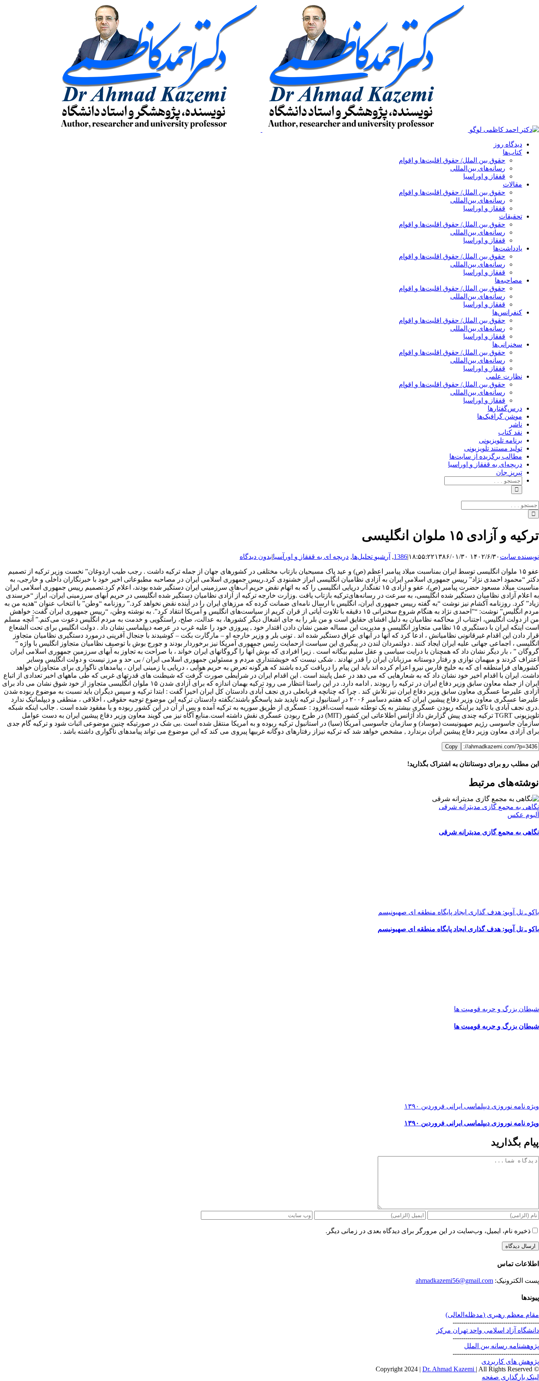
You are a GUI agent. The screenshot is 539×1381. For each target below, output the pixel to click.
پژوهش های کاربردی (510, 1361)
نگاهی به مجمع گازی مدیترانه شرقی (489, 806)
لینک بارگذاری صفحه (510, 1377)
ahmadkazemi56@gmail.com (454, 1280)
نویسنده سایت (519, 556)
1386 (400, 556)
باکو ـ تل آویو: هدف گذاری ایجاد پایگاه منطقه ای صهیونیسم (458, 912)
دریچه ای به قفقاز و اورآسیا (311, 556)
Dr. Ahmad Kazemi (449, 1369)
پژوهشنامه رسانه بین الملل (501, 1345)
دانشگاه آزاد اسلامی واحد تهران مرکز (487, 1330)
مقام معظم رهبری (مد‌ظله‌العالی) (492, 1314)
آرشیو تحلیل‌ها (371, 556)
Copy (451, 746)
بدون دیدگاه (256, 556)
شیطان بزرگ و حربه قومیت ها (496, 1008)
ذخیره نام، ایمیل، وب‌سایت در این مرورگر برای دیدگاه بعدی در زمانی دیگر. (428, 1230)
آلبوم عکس (523, 814)
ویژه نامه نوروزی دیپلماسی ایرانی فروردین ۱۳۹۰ (471, 1106)
